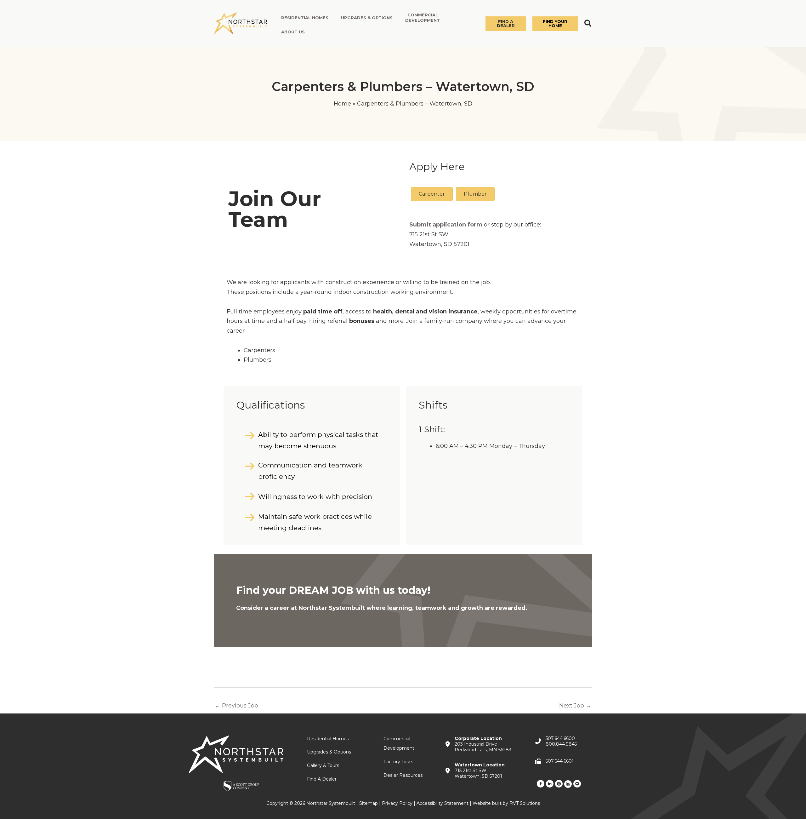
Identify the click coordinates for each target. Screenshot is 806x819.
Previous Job (236, 705)
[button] (505, 23)
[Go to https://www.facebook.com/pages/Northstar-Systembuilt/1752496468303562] (540, 783)
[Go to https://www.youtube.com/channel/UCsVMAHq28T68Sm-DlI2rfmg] (577, 783)
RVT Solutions (524, 803)
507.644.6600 (560, 738)
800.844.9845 (561, 744)
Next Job (575, 705)
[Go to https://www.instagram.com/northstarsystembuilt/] (559, 783)
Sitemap (368, 803)
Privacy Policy (397, 803)
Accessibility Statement (442, 803)
